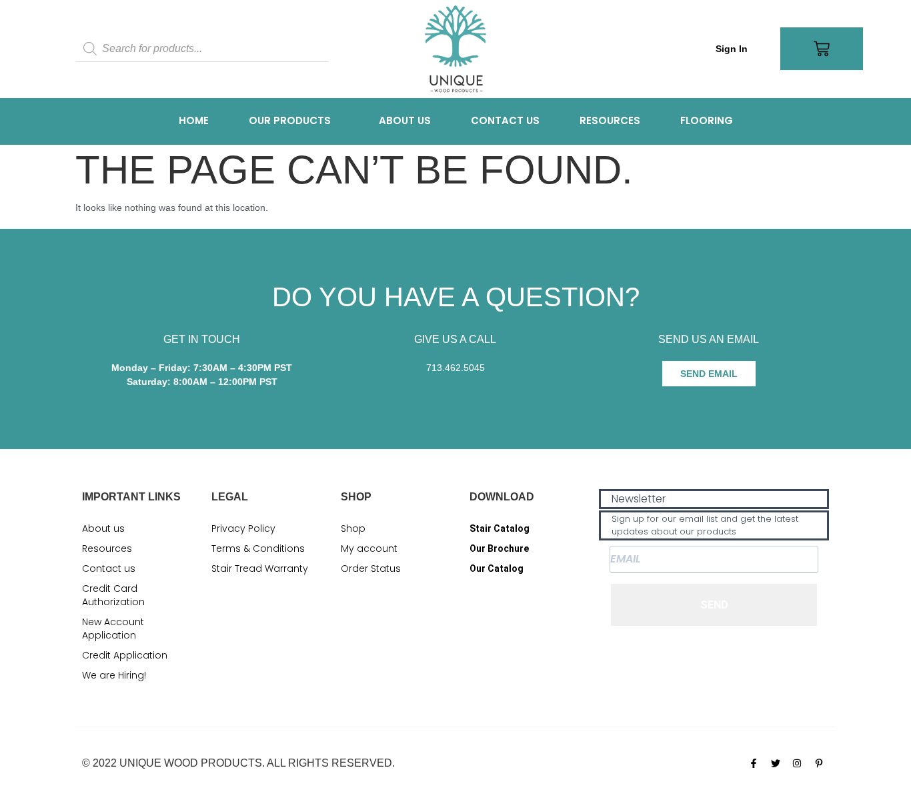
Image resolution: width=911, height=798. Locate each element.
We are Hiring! (114, 675)
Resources (610, 120)
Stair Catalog (500, 528)
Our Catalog (497, 568)
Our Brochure (499, 548)
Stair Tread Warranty (259, 568)
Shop (353, 528)
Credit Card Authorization (113, 595)
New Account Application (113, 628)
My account (369, 548)
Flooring (706, 120)
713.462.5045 (455, 367)
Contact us (505, 120)
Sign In (732, 48)
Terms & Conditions (258, 548)
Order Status (371, 568)
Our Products (290, 120)
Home (194, 120)
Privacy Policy (243, 528)
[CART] (821, 48)
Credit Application (124, 655)
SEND (714, 604)
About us (405, 120)
